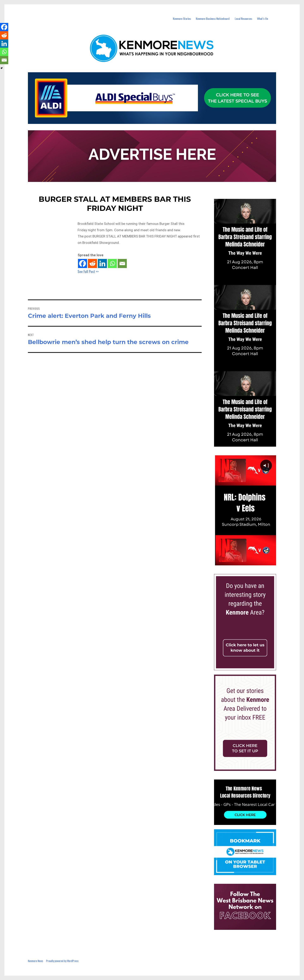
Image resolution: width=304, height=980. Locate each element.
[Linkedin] (102, 263)
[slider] (249, 561)
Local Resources (243, 18)
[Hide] (1, 68)
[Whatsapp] (112, 263)
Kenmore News (35, 961)
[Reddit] (92, 263)
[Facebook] (82, 263)
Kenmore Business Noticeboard (213, 18)
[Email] (122, 263)
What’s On (262, 18)
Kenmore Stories (182, 18)
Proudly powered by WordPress (62, 961)
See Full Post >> (88, 271)
